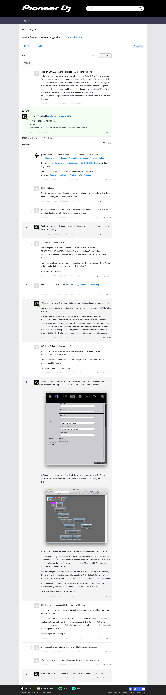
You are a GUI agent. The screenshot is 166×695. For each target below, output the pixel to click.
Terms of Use (46, 692)
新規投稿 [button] (139, 46)
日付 (103, 143)
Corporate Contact (128, 692)
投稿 (40, 46)
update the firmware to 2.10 (58, 116)
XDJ (27, 63)
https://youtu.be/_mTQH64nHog (85, 284)
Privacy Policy (35, 692)
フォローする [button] (105, 55)
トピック (26, 46)
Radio (65, 688)
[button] (31, 72)
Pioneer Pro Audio (47, 688)
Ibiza (78, 688)
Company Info (140, 692)
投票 (110, 143)
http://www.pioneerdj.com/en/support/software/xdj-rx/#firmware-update (74, 158)
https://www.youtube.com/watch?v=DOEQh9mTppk (76, 163)
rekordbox (28, 688)
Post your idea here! (72, 37)
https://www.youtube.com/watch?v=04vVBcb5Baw (70, 175)
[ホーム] (46, 8)
